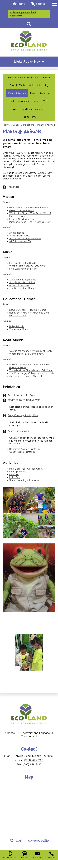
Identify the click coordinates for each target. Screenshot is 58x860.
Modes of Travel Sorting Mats (24, 400)
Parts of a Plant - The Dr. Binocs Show (29, 222)
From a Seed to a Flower (23, 219)
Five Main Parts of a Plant (23, 268)
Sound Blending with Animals (24, 480)
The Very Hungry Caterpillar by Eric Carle (31, 373)
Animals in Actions (19, 285)
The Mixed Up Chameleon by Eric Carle (31, 370)
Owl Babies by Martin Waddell (25, 376)
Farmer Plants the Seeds (22, 263)
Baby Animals (16, 326)
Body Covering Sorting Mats (23, 415)
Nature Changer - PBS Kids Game (27, 309)
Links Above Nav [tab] (27, 61)
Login (17, 840)
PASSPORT (13, 187)
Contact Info (51, 857)
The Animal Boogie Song (22, 279)
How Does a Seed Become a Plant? (28, 207)
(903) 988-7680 (33, 760)
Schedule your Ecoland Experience (23, 14)
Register (24, 857)
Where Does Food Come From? (26, 353)
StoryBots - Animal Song (22, 282)
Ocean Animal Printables (22, 451)
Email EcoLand (37, 857)
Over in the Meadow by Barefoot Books (31, 351)
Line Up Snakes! (18, 471)
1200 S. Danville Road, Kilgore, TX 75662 (29, 756)
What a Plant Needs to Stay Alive (27, 265)
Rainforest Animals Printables (24, 449)
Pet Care (14, 474)
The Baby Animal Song (21, 288)
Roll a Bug (14, 477)
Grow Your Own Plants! (21, 210)
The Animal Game (19, 329)
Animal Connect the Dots (21, 395)
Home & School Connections (18, 124)
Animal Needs (16, 232)
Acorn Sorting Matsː (18, 431)
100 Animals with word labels (25, 238)
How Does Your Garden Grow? (26, 468)
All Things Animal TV (20, 241)
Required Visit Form (10, 857)
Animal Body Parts (19, 235)
